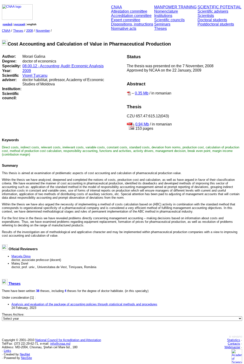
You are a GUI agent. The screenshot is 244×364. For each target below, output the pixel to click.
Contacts (234, 343)
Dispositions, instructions (132, 24)
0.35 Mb (141, 93)
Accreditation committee (131, 16)
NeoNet (25, 354)
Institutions (163, 16)
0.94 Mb (142, 124)
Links (7, 351)
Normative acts (123, 28)
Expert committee (125, 20)
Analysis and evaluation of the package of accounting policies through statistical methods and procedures (84, 304)
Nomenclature (166, 11)
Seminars (162, 24)
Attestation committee (129, 11)
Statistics (233, 340)
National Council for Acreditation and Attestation (68, 340)
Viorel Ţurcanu (34, 75)
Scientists (206, 16)
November (43, 30)
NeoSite (26, 358)
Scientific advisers (213, 11)
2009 (26, 71)
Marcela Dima (20, 256)
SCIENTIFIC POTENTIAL (219, 7)
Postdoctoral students (216, 24)
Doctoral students (212, 20)
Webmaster (232, 347)
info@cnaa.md (60, 343)
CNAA (116, 7)
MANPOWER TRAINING (175, 7)
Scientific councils (169, 20)
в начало (235, 336)
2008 (29, 30)
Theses (160, 28)
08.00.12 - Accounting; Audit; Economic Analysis (63, 66)
